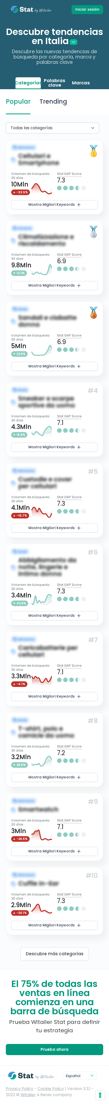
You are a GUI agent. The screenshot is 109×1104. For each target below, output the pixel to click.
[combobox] (11, 127)
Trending (53, 101)
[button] (54, 177)
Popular (18, 101)
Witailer (28, 1095)
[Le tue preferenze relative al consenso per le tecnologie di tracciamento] (100, 1095)
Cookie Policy (51, 1089)
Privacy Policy (19, 1089)
